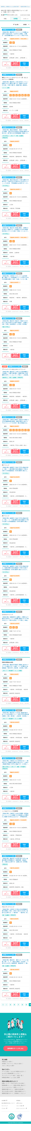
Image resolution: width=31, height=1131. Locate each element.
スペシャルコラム (7, 1087)
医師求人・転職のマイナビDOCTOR (10, 6)
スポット (26, 18)
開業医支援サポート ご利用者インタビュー (14, 1093)
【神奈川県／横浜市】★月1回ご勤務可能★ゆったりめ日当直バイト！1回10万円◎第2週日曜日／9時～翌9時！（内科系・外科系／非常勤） (15, 714)
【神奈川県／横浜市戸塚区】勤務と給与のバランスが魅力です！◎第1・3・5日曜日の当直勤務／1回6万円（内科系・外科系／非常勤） (15, 666)
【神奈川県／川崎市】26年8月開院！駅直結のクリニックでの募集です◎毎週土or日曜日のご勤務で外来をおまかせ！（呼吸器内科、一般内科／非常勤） (15, 815)
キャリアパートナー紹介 (9, 1075)
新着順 (25, 24)
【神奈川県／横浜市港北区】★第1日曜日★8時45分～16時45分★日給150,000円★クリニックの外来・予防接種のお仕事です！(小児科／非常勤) (15, 181)
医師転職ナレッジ (7, 1085)
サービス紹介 (5, 1071)
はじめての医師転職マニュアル (10, 1073)
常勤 (5, 18)
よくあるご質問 (15, 1077)
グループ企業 (19, 1105)
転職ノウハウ (5, 1083)
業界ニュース (17, 1087)
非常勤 (16, 18)
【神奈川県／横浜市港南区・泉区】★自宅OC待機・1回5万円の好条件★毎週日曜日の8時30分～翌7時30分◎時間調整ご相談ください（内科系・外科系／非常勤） (15, 131)
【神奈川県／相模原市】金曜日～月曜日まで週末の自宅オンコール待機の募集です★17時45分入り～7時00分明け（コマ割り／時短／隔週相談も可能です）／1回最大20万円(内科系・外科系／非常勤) (15, 618)
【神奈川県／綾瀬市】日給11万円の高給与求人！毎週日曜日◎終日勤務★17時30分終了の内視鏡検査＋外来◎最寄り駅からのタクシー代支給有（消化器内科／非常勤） (15, 567)
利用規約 (18, 1100)
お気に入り (6, 64)
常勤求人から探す (7, 1061)
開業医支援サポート (7, 1089)
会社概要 (4, 1100)
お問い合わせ (19, 1103)
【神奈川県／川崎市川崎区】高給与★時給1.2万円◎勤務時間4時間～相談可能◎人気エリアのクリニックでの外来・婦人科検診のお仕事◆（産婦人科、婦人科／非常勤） (15, 421)
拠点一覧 (19, 1075)
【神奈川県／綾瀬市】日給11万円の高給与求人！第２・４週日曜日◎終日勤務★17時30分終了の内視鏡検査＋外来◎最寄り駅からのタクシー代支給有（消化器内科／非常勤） (15, 469)
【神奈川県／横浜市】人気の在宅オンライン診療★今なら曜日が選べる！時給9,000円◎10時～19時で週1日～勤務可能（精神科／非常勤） (15, 83)
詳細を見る (24, 63)
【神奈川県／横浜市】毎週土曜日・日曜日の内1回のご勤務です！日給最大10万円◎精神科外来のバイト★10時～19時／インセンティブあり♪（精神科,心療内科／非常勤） (15, 229)
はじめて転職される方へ (18, 1071)
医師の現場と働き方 (19, 1085)
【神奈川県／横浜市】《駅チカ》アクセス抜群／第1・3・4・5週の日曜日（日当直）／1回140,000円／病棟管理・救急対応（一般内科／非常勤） (15, 961)
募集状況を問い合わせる (16, 64)
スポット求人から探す (8, 1065)
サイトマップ (5, 1105)
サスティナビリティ (20, 1108)
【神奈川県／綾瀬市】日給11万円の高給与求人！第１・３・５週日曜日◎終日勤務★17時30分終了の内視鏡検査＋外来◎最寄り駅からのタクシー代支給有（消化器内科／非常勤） (15, 519)
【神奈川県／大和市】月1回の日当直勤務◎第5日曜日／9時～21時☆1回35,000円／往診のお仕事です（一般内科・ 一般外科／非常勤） (15, 910)
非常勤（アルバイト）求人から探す (12, 1063)
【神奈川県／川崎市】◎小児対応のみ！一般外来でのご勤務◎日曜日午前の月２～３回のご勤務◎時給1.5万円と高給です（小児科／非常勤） (15, 762)
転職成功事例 (5, 1077)
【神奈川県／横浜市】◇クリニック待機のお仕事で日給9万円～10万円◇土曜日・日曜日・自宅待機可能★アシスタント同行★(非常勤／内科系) (15, 33)
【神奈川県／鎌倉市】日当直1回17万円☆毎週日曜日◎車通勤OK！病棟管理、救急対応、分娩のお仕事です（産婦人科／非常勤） (15, 860)
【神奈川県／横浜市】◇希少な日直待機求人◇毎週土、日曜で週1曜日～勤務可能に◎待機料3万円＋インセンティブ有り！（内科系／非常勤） (15, 373)
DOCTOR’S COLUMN (17, 1083)
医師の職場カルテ (20, 1091)
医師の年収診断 (19, 1089)
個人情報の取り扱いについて (8, 1103)
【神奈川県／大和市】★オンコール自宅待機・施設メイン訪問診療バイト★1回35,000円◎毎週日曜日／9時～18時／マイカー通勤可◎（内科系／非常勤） (15, 277)
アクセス (4, 1108)
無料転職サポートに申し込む (15, 1048)
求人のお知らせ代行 (7, 1091)
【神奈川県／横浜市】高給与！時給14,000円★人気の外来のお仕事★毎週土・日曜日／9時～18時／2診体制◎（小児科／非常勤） (15, 322)
